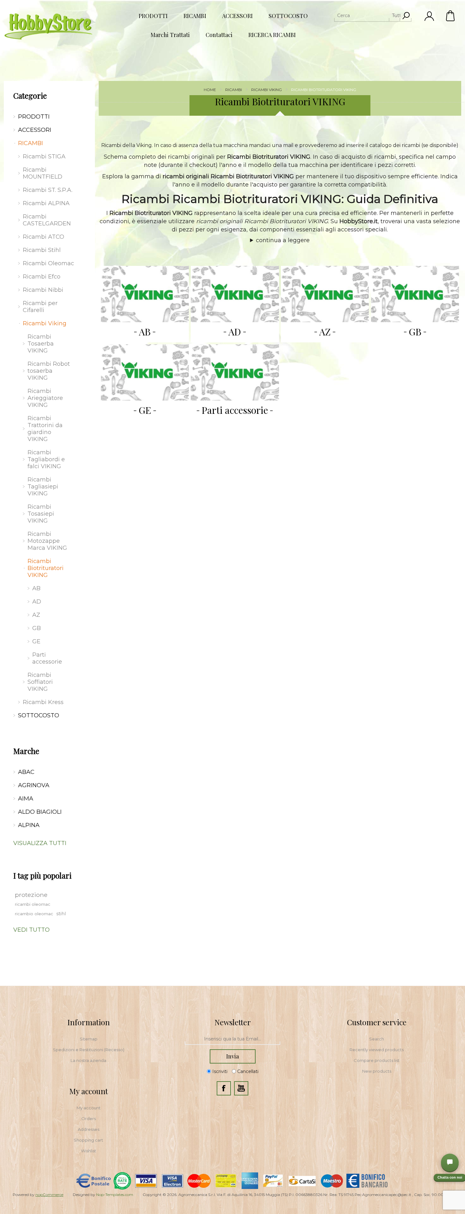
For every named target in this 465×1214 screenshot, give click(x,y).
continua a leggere (283, 240)
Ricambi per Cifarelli (40, 307)
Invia (232, 1056)
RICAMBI (30, 143)
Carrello (450, 16)
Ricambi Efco (41, 276)
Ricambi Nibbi (43, 289)
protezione (31, 894)
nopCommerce (49, 1194)
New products (376, 1071)
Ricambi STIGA (44, 156)
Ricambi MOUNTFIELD (42, 173)
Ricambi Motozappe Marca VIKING (47, 540)
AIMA (25, 798)
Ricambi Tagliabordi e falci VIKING (46, 459)
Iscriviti (219, 1071)
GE (145, 410)
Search (376, 1038)
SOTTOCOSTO (38, 715)
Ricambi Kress (43, 702)
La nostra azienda (88, 1060)
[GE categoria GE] (145, 372)
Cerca (406, 15)
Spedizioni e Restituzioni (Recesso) (88, 1049)
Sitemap (88, 1038)
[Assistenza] (450, 1162)
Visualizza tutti (39, 843)
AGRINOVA (33, 785)
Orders (88, 1118)
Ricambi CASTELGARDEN (47, 220)
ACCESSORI (34, 129)
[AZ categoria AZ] (325, 294)
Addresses (88, 1129)
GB (415, 331)
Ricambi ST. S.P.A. (47, 190)
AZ (325, 331)
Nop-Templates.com (114, 1194)
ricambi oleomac (32, 904)
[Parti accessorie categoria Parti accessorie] (235, 372)
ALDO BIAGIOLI (40, 811)
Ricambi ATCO (43, 236)
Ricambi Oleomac (48, 263)
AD (234, 331)
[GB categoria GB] (415, 294)
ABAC (26, 772)
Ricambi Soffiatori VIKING (40, 681)
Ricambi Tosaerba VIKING (41, 343)
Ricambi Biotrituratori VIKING (46, 568)
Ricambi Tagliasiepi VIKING (43, 486)
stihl (61, 914)
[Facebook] (224, 1088)
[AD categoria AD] (235, 294)
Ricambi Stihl (42, 250)
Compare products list (377, 1060)
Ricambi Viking (44, 323)
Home (210, 89)
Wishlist (88, 1150)
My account (89, 1107)
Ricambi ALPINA (46, 203)
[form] (232, 1039)
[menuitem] (88, 1038)
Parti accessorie (235, 410)
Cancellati (247, 1071)
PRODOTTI (34, 116)
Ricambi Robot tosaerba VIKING (49, 370)
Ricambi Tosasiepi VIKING (41, 513)
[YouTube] (241, 1088)
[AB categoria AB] (145, 294)
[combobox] (367, 15)
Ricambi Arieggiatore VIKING (45, 398)
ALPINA (29, 825)
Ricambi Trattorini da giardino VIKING (45, 429)
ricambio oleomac (34, 913)
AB (145, 331)
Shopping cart (88, 1140)
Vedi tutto (31, 929)
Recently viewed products (377, 1049)
